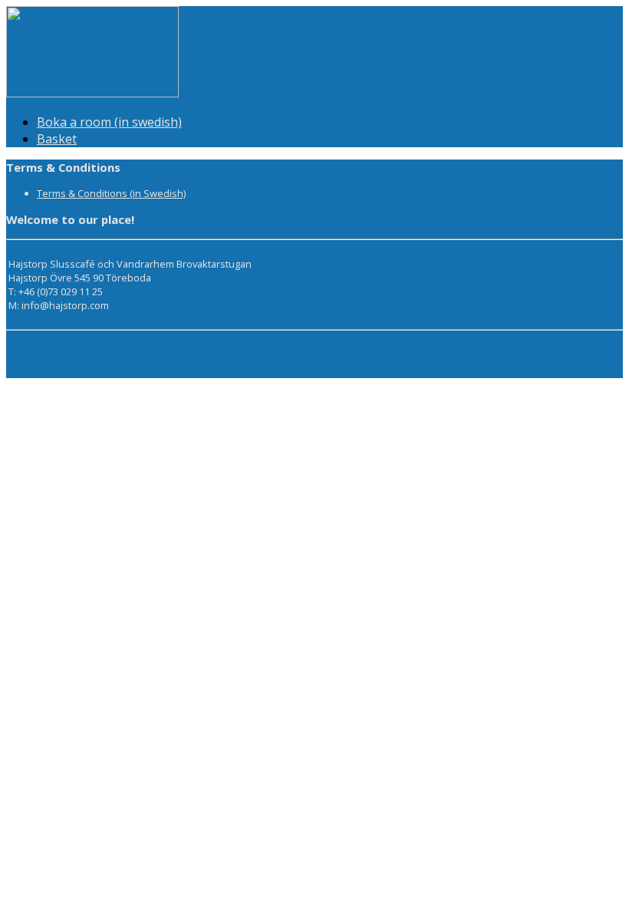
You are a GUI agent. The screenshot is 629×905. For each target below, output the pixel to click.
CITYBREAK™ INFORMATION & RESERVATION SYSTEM (367, 371)
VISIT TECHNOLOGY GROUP (80, 371)
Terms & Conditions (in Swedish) (111, 193)
